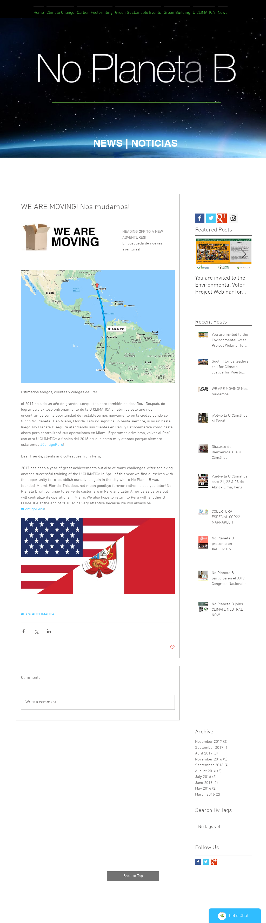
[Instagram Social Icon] (233, 218)
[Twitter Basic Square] (211, 218)
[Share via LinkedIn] (48, 631)
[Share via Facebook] (23, 631)
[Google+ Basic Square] (222, 218)
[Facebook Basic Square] (199, 218)
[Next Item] (244, 254)
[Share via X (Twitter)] (36, 631)
